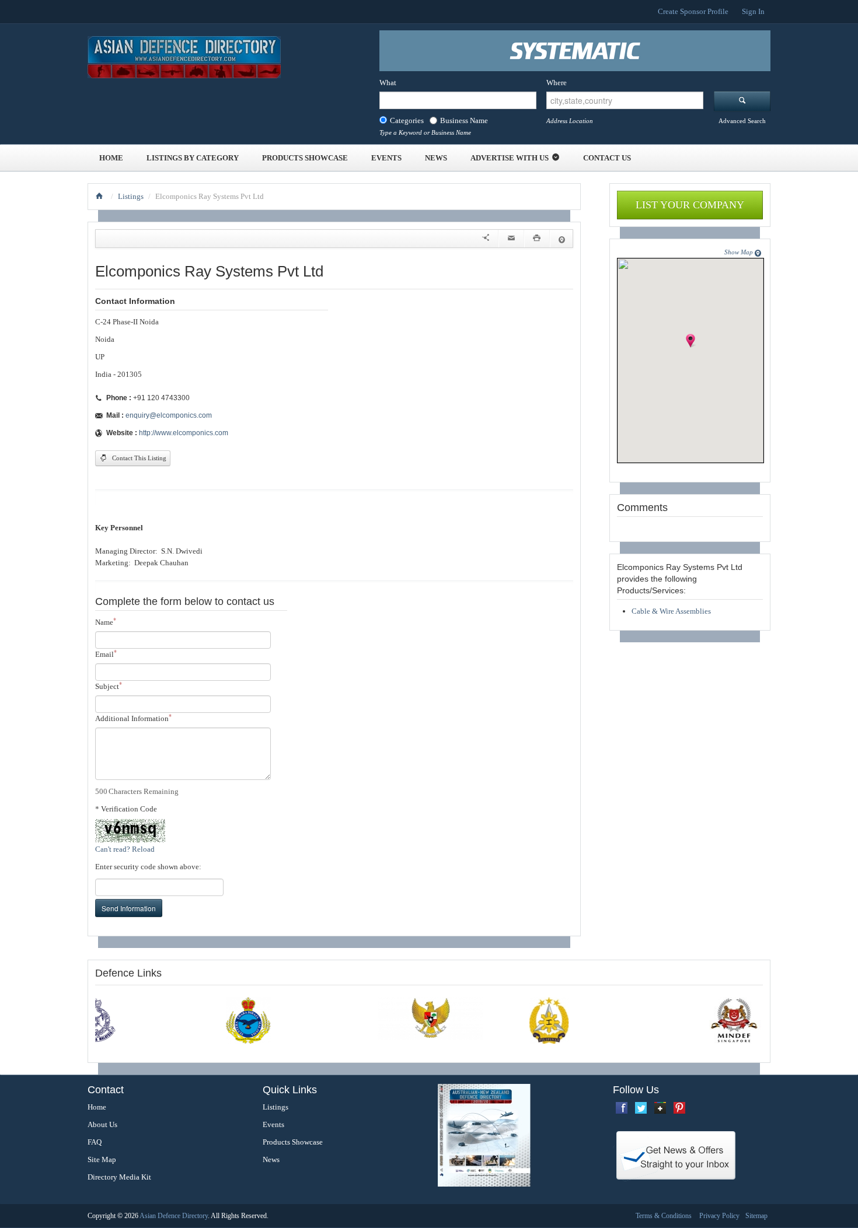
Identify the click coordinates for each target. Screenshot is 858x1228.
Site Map (102, 1159)
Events (386, 157)
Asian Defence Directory (173, 1216)
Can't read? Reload (125, 849)
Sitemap (756, 1216)
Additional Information (133, 718)
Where (556, 82)
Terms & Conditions (664, 1216)
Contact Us (607, 157)
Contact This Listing (138, 458)
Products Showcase (305, 157)
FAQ (95, 1142)
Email (106, 654)
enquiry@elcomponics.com (168, 415)
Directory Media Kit (119, 1177)
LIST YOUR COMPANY (690, 205)
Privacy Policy (719, 1216)
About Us (102, 1124)
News (436, 157)
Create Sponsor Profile (693, 11)
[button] (691, 347)
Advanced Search (742, 120)
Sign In (753, 11)
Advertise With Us (509, 157)
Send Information (129, 908)
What (387, 82)
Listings (131, 196)
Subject (108, 686)
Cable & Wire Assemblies (671, 611)
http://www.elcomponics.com (183, 433)
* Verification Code (126, 808)
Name (105, 622)
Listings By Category (193, 157)
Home (111, 157)
